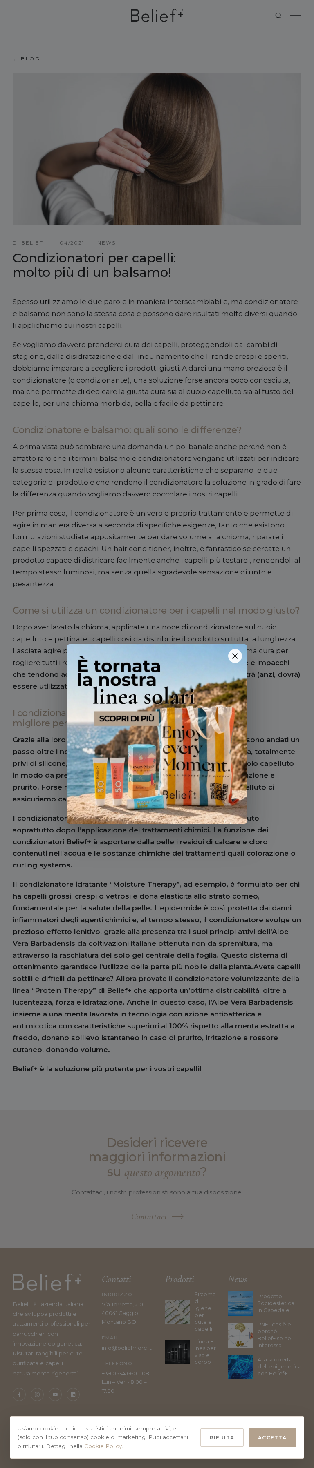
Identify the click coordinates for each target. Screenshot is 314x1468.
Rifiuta (222, 1438)
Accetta (272, 1438)
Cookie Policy (103, 1446)
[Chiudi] (235, 656)
